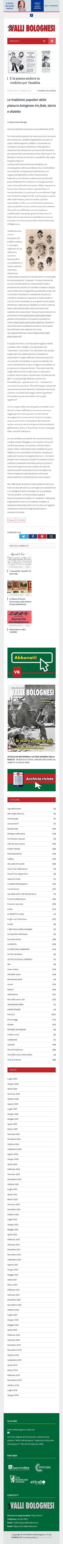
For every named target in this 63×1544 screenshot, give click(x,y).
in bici (9, 909)
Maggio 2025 (12, 1119)
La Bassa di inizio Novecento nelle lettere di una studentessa (20, 601)
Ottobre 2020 (13, 1309)
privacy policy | (31, 1537)
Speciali (10, 1044)
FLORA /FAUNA (13, 848)
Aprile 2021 (12, 1279)
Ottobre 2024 (13, 1144)
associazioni (13, 823)
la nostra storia (14, 939)
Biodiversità (12, 828)
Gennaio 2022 (13, 1244)
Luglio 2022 (12, 1219)
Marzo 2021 (12, 1284)
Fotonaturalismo (14, 853)
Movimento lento (14, 979)
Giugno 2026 (12, 1084)
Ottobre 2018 (13, 1385)
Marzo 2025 (12, 1129)
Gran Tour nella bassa (17, 869)
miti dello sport (14, 974)
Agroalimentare (14, 808)
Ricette (10, 1024)
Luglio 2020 (12, 1315)
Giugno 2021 (12, 1269)
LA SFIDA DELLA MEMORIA (18, 949)
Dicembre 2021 (14, 1249)
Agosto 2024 (12, 1154)
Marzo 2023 (12, 1199)
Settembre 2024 (14, 1149)
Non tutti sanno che (16, 999)
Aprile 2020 (12, 1330)
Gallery (10, 859)
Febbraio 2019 (13, 1375)
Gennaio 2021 (13, 1294)
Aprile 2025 (12, 1124)
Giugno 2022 (12, 1224)
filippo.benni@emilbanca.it (25, 1526)
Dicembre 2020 (14, 1299)
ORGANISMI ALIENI (15, 1004)
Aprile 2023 (12, 1194)
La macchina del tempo (17, 934)
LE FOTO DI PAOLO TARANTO (19, 959)
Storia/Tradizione (15, 1049)
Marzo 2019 (12, 1370)
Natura (10, 989)
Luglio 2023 (12, 1189)
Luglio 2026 (12, 1078)
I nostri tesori (13, 889)
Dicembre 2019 (14, 1345)
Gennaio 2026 (13, 1094)
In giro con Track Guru (17, 919)
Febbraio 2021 (13, 1289)
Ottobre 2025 (13, 1099)
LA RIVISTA (12, 944)
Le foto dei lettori (14, 954)
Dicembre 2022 (14, 1209)
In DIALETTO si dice (15, 914)
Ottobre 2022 (13, 1214)
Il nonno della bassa (46, 91)
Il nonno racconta (15, 904)
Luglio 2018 (12, 1390)
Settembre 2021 (14, 1259)
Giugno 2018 (12, 1395)
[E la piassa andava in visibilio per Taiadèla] (31, 62)
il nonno (21, 520)
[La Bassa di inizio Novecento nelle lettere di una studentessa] (19, 588)
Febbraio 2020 (13, 1335)
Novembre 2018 (14, 1380)
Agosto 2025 (12, 1104)
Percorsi (11, 1014)
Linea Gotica (12, 969)
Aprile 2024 (12, 1164)
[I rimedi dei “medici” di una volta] (19, 560)
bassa (11, 520)
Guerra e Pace (13, 879)
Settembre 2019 (14, 1360)
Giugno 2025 (12, 1114)
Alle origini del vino (15, 813)
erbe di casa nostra (16, 843)
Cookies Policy (45, 1537)
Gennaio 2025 (13, 1134)
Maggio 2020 (12, 1325)
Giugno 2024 (12, 1159)
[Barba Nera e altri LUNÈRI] (19, 618)
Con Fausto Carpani (16, 838)
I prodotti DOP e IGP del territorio (21, 894)
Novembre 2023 (14, 1179)
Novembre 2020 (14, 1305)
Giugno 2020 (12, 1320)
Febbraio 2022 (13, 1239)
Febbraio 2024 (13, 1169)
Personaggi (12, 1019)
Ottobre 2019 (13, 1355)
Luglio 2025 (12, 1109)
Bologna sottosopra (16, 833)
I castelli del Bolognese (17, 884)
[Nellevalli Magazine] (31, 27)
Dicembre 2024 (14, 1139)
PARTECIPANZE (14, 1009)
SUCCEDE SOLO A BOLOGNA (19, 1054)
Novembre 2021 (14, 1254)
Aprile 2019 (12, 1365)
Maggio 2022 (12, 1229)
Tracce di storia (14, 1059)
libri (9, 964)
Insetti (10, 924)
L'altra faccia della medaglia (19, 929)
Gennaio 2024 (13, 1174)
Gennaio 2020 (13, 1340)
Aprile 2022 (12, 1234)
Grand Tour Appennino (17, 874)
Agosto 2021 (12, 1264)
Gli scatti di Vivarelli (15, 863)
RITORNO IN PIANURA (16, 1029)
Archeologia (12, 818)
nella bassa (12, 994)
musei (10, 984)
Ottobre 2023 (13, 1184)
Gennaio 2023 (13, 1204)
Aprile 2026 (12, 1089)
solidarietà (12, 1039)
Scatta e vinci (13, 1034)
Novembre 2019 (14, 1350)
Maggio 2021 (12, 1274)
